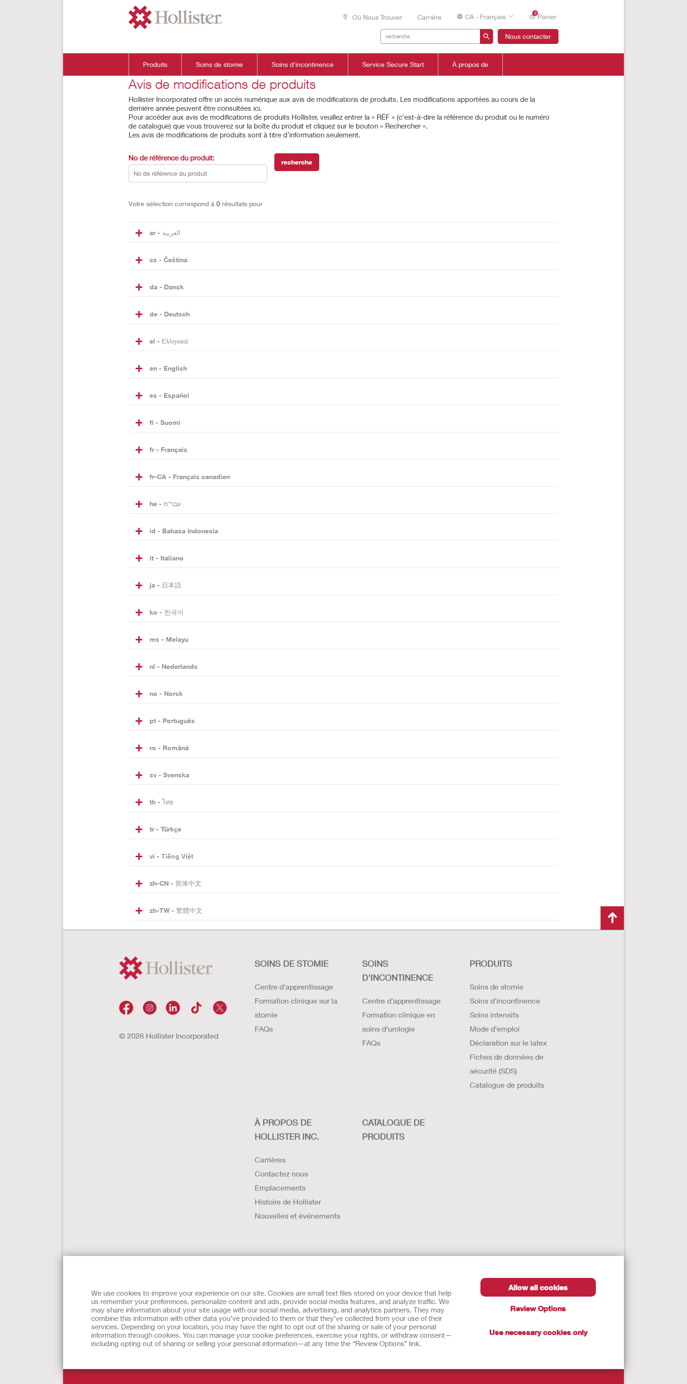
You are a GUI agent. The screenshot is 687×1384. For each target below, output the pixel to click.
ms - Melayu (169, 639)
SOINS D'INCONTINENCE (397, 970)
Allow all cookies (538, 1287)
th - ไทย (161, 802)
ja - (165, 585)
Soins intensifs (494, 1014)
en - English (168, 368)
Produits (155, 64)
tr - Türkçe (165, 829)
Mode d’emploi (495, 1028)
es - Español (169, 395)
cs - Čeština (168, 260)
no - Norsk (166, 693)
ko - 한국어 (167, 612)
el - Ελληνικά (169, 341)
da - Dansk (167, 287)
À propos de (470, 64)
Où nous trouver (376, 17)
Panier (545, 16)
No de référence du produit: (172, 157)
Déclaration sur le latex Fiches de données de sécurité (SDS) (508, 1056)
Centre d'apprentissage (294, 986)
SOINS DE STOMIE (292, 963)
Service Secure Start (393, 64)
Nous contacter (528, 36)
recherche (296, 162)
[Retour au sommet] (612, 918)
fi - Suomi (165, 422)
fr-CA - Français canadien (190, 476)
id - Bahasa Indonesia (184, 531)
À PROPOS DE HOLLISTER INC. (287, 1129)
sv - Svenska (169, 775)
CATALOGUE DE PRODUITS (393, 1129)
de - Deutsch (170, 314)
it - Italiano (167, 558)
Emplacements (280, 1187)
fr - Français (168, 449)
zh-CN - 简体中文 (175, 883)
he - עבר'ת (165, 504)
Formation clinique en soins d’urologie (398, 1021)
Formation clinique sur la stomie (296, 1007)
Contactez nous (281, 1173)
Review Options (538, 1308)
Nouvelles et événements (297, 1215)
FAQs (264, 1028)
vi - (171, 856)
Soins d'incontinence (303, 64)
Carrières (270, 1159)
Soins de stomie (219, 64)
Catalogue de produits (507, 1084)
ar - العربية (165, 233)
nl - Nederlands (174, 666)
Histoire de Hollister (288, 1201)
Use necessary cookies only (538, 1331)
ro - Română (169, 748)
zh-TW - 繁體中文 (176, 910)
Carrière (429, 17)
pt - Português (172, 720)
